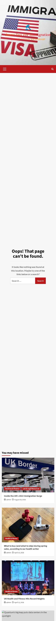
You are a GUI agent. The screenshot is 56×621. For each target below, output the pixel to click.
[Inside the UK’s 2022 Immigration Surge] (28, 475)
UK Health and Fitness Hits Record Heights (24, 598)
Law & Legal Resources (31, 489)
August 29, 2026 (20, 500)
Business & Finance (12, 489)
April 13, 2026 (19, 602)
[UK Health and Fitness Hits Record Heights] (28, 577)
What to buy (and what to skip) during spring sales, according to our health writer (25, 547)
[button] (5, 68)
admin (8, 500)
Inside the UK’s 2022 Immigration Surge (23, 496)
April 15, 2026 (19, 552)
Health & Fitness (11, 538)
